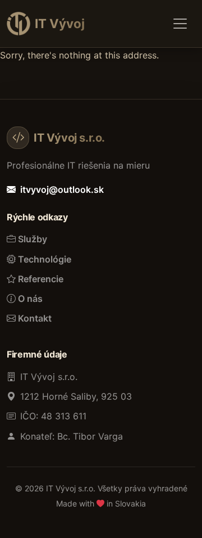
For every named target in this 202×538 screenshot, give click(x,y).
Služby (32, 239)
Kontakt (35, 318)
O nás (30, 298)
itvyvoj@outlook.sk (62, 189)
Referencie (40, 278)
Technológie (44, 259)
